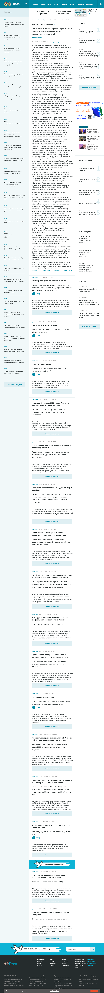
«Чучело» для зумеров (43, 12)
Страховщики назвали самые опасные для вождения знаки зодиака (12, 50)
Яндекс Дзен (91, 961)
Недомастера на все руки (87, 203)
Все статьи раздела (15, 385)
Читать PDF (91, 13)
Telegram (90, 965)
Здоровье (46, 20)
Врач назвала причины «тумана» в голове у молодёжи (51, 913)
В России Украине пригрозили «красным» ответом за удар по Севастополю (12, 147)
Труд (37, 294)
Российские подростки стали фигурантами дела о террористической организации (12, 134)
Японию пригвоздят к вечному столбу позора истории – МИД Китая (89, 315)
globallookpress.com (58, 41)
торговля (57, 270)
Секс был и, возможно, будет (45, 325)
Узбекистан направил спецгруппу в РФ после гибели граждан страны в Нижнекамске (52, 739)
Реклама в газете (79, 961)
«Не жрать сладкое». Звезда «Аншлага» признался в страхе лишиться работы (13, 98)
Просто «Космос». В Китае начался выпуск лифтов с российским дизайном (14, 110)
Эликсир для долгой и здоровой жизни (49, 281)
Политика (80, 4)
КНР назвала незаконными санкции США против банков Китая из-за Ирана (14, 223)
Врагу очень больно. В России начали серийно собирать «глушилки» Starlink (12, 184)
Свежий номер (46, 4)
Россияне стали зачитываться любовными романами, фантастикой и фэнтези (14, 24)
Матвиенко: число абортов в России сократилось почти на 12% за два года (49, 534)
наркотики (68, 270)
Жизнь (72, 4)
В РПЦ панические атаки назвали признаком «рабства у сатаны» (51, 446)
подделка (46, 270)
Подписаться (92, 949)
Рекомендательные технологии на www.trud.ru (80, 965)
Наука (64, 963)
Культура (89, 4)
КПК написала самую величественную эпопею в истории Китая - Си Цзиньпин (89, 302)
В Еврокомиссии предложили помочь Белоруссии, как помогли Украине (89, 192)
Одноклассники (92, 963)
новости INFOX (83, 127)
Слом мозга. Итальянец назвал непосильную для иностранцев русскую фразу (13, 63)
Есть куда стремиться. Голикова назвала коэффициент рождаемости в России (50, 619)
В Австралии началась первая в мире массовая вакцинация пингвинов (48, 876)
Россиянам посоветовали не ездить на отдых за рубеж (52, 489)
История (39, 965)
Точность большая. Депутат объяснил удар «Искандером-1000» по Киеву (14, 314)
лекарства (35, 270)
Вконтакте (90, 959)
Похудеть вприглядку (41, 364)
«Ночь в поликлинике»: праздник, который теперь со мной (51, 826)
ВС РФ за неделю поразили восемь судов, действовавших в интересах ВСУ (14, 235)
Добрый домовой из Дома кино (89, 78)
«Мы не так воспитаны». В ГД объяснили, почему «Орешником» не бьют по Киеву (14, 338)
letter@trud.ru (61, 988)
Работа (64, 4)
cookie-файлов (54, 991)
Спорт (64, 959)
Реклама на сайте (80, 959)
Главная (35, 4)
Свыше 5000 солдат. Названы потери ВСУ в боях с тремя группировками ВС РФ (14, 197)
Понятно (94, 991)
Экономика (53, 963)
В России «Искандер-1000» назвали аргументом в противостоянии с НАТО (14, 160)
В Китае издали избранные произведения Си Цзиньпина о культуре (12, 37)
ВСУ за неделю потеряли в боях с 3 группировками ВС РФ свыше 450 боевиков (14, 210)
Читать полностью (52, 313)
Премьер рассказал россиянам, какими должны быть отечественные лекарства (50, 656)
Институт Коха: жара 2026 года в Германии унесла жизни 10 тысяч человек (50, 404)
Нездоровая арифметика (43, 697)
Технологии (65, 965)
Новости (56, 4)
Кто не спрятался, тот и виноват (63, 12)
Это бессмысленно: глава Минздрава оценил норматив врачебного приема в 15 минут (52, 576)
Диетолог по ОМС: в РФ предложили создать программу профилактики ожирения (52, 781)
